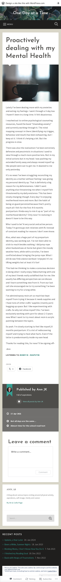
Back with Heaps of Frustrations (19, 557)
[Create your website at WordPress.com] (30, 3)
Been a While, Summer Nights (17, 544)
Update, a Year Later (13, 540)
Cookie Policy (52, 571)
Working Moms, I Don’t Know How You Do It (24, 549)
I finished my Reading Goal (16, 553)
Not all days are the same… (23, 421)
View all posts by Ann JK (32, 401)
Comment (43, 472)
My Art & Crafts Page (15, 503)
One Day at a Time (30, 13)
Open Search (55, 24)
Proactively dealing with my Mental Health (30, 48)
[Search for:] (30, 518)
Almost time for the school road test (28, 426)
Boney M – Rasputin (29, 355)
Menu (10, 24)
